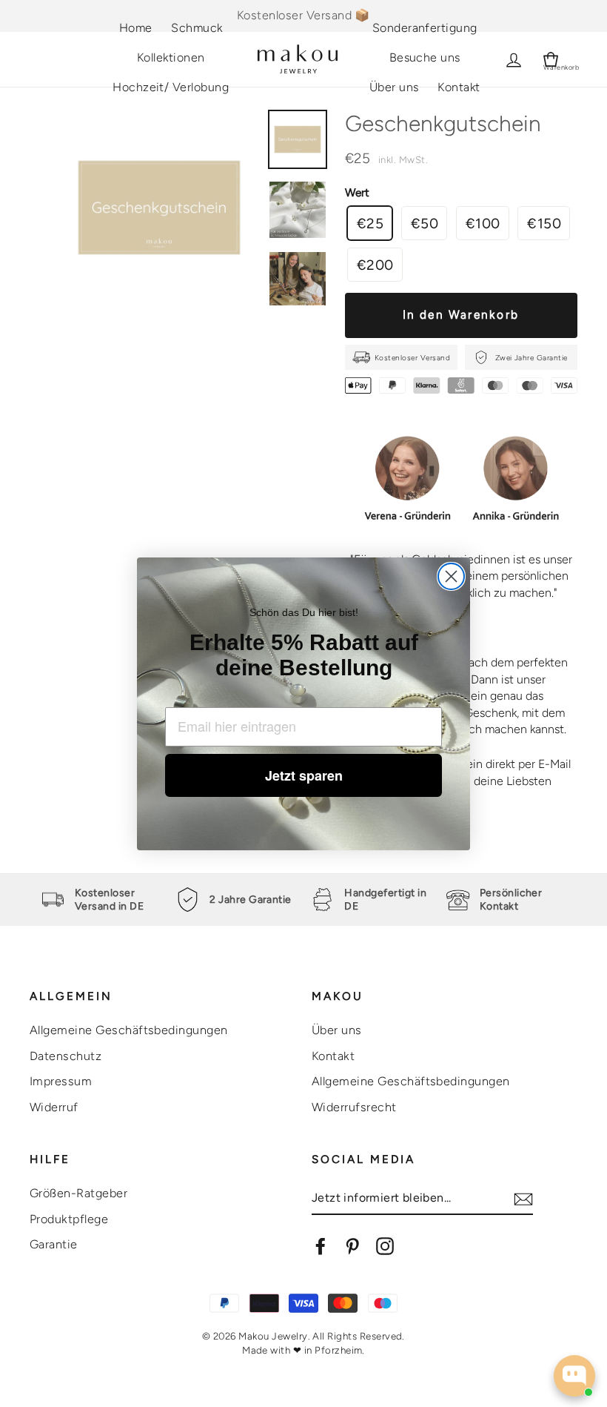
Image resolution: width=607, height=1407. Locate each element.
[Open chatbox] (574, 1376)
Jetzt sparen (304, 775)
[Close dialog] (451, 576)
